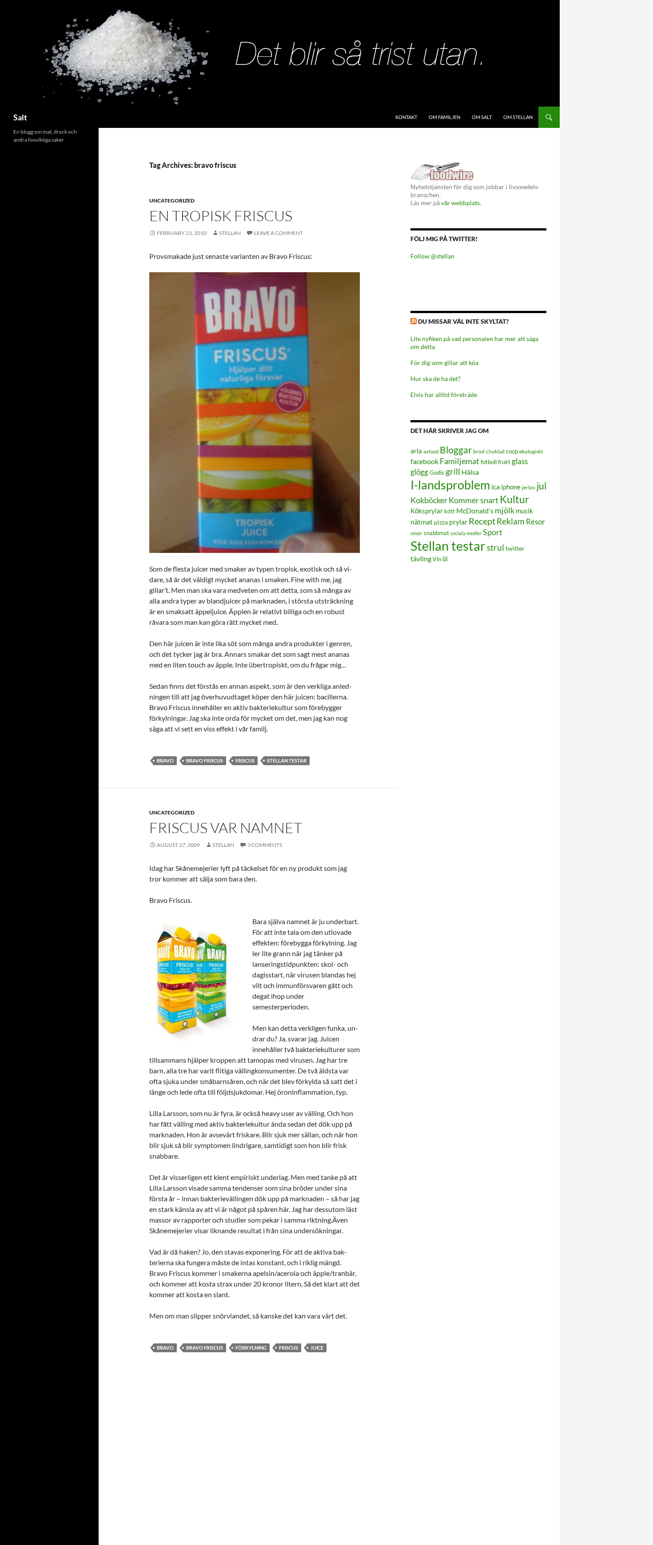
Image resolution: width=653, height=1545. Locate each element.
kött (449, 511)
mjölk (504, 510)
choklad (495, 451)
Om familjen (444, 117)
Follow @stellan (432, 256)
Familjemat (459, 461)
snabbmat (436, 533)
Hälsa (470, 472)
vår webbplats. (461, 203)
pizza (441, 522)
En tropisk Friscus (220, 216)
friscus (245, 760)
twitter (515, 548)
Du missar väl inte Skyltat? (463, 321)
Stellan (230, 233)
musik (524, 511)
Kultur (514, 499)
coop (512, 451)
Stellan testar (287, 760)
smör (416, 533)
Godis (437, 472)
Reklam (511, 521)
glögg (419, 472)
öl (445, 559)
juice (317, 1347)
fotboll (489, 462)
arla (416, 451)
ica (495, 486)
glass (520, 461)
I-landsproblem (450, 484)
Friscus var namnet (225, 827)
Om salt (482, 117)
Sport (492, 532)
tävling (420, 559)
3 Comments (264, 845)
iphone (511, 487)
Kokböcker (428, 500)
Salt (20, 117)
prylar (458, 521)
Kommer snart (473, 500)
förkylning (251, 1347)
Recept (482, 521)
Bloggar (456, 449)
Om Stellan (518, 117)
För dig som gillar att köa (444, 362)
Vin (437, 559)
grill (453, 471)
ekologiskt (531, 451)
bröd (479, 451)
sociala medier (466, 533)
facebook (424, 461)
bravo (165, 760)
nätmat (421, 522)
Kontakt (406, 117)
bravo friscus (204, 760)
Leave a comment (278, 233)
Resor (535, 521)
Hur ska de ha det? (435, 378)
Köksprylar (426, 511)
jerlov (528, 487)
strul (495, 547)
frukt (504, 461)
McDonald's (475, 511)
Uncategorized (172, 200)
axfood (430, 451)
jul (541, 486)
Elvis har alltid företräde (443, 394)
